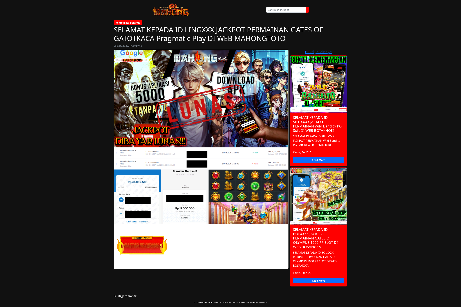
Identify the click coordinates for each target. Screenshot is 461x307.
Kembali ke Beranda (127, 22)
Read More (318, 160)
